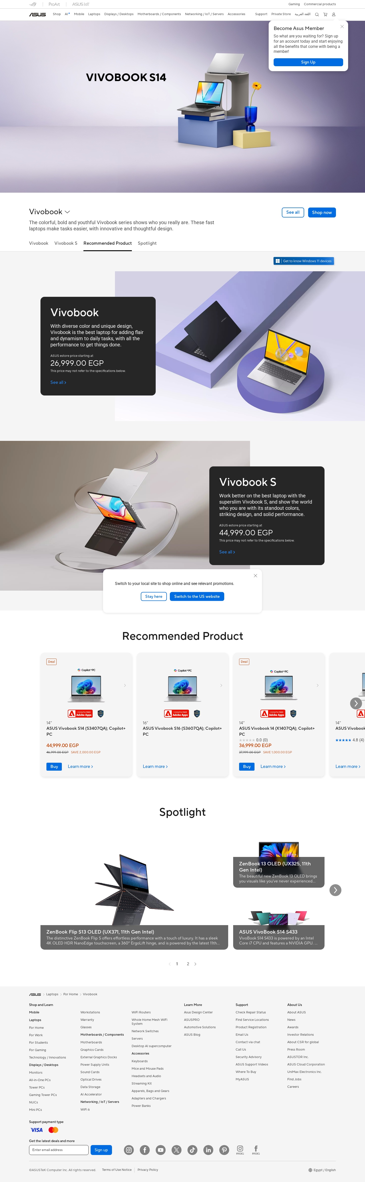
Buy (54, 766)
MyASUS (242, 1079)
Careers (293, 1087)
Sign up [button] (101, 1150)
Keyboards (140, 1061)
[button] (294, 4)
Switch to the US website (197, 596)
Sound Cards (90, 1072)
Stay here (153, 596)
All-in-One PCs (40, 1080)
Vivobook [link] (38, 243)
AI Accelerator (91, 1094)
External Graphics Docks (98, 1057)
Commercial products (320, 4)
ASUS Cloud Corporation (306, 1064)
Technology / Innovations (47, 1058)
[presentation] (170, 964)
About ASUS (296, 1012)
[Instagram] (129, 1150)
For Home (36, 1028)
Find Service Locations (252, 1020)
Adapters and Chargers (149, 1098)
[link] (37, 14)
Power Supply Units (94, 1065)
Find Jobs (294, 1079)
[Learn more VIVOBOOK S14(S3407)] (182, 191)
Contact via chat (248, 1042)
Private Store (281, 14)
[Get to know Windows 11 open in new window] (304, 261)
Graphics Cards (92, 1050)
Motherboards (91, 1042)
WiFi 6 (85, 1110)
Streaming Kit (142, 1084)
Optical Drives (91, 1080)
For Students (38, 1043)
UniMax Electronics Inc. (304, 1072)
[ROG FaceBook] (256, 1150)
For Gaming (37, 1050)
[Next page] (195, 964)
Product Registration (251, 1027)
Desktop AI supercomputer (152, 1046)
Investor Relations (300, 1035)
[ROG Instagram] (240, 1150)
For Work (36, 1035)
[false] (308, 62)
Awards (292, 1027)
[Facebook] (145, 1150)
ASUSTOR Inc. (298, 1057)
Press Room (296, 1050)
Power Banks (141, 1106)
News (291, 1020)
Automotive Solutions (200, 1027)
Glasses (86, 1027)
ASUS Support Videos (252, 1064)
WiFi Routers (141, 1012)
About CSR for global (303, 1042)
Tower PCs (37, 1088)
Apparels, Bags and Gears (150, 1091)
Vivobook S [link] (65, 243)
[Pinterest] (224, 1150)
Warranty (87, 1020)
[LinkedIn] (208, 1150)
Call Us (241, 1050)
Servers (137, 1039)
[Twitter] (177, 1150)
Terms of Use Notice (117, 1170)
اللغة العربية (303, 14)
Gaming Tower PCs (43, 1095)
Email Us (242, 1035)
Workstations (90, 1012)
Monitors (35, 1073)
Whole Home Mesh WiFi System (149, 1022)
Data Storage (90, 1087)
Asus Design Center (198, 1012)
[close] (255, 575)
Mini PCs (35, 1110)
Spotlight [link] (147, 243)
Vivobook (90, 994)
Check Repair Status (251, 1012)
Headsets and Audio (146, 1076)
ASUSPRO (192, 1020)
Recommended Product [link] (107, 243)
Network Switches (145, 1031)
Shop (57, 14)
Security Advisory (249, 1057)
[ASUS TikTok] (192, 1150)
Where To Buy (246, 1072)
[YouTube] (161, 1150)
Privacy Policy (148, 1170)
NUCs (33, 1102)
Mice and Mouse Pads (148, 1069)
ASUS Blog (192, 1035)
